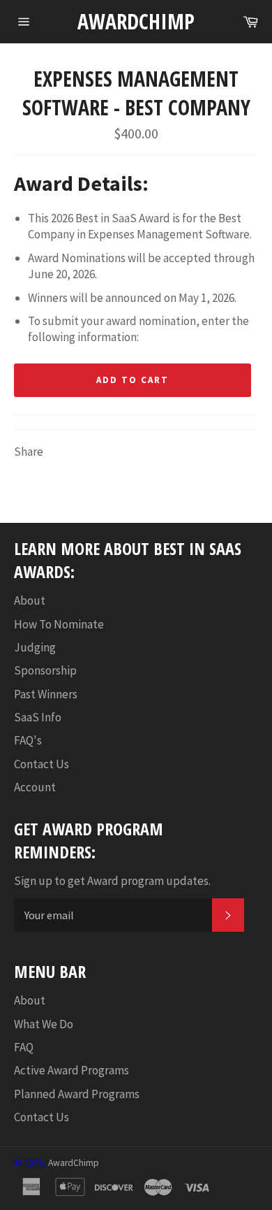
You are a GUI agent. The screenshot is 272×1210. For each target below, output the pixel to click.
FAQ (23, 1047)
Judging (35, 647)
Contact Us (41, 764)
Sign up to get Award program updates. (112, 880)
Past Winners (45, 694)
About (29, 600)
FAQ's (28, 740)
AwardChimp (136, 21)
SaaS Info (37, 717)
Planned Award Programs (76, 1094)
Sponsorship (45, 670)
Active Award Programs (71, 1070)
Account (35, 787)
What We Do (43, 1024)
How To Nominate (59, 624)
